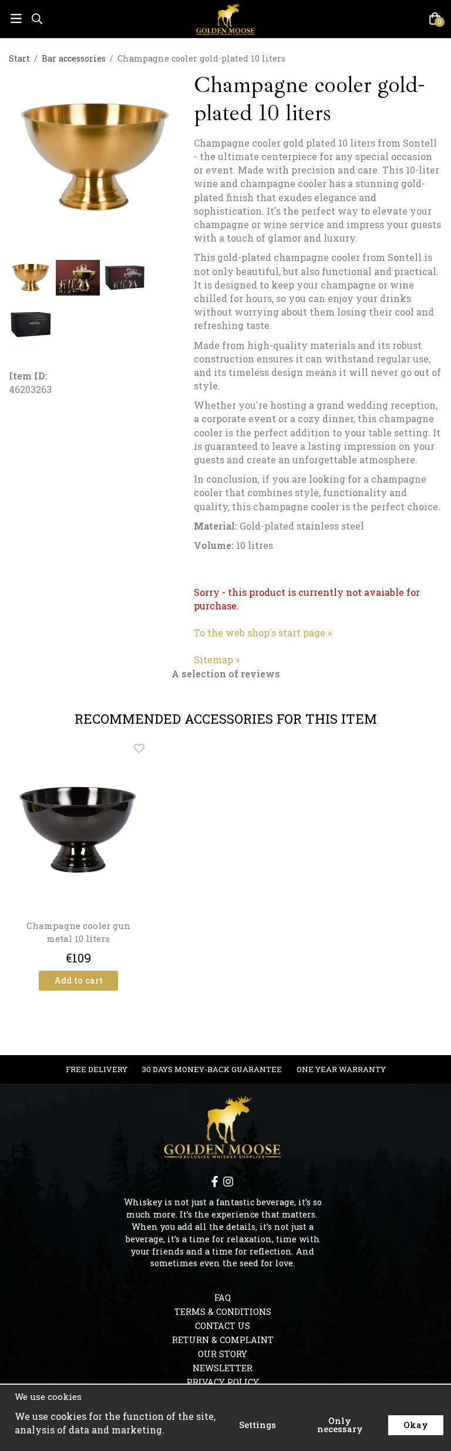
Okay (415, 1424)
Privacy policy (223, 1382)
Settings (257, 1424)
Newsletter (223, 1368)
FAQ (222, 1297)
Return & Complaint (223, 1339)
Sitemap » (217, 659)
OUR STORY (222, 1354)
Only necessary (340, 1425)
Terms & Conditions (222, 1311)
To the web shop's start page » (263, 632)
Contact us (222, 1325)
